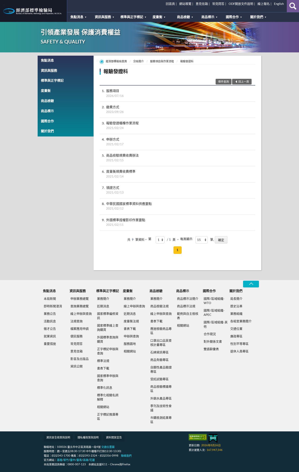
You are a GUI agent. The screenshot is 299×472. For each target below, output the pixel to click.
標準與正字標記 (131, 17)
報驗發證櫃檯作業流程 (120, 126)
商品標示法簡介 (187, 298)
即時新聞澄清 (53, 306)
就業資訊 (50, 336)
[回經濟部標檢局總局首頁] (33, 11)
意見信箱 (202, 3)
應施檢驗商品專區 (161, 331)
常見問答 (218, 3)
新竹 (66, 460)
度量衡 (157, 17)
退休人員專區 (239, 351)
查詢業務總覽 (79, 306)
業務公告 (50, 313)
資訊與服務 (103, 17)
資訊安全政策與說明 (58, 437)
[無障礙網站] (198, 437)
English (279, 3)
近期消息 (103, 306)
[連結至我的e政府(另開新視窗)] (213, 438)
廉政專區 (236, 336)
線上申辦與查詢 (81, 313)
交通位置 (236, 328)
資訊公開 (76, 366)
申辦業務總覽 (79, 298)
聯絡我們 (126, 456)
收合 (251, 284)
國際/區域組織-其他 (216, 324)
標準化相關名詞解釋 (107, 397)
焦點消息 (76, 17)
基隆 (59, 460)
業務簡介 (103, 298)
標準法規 (103, 361)
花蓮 (92, 460)
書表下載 (103, 368)
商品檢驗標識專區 (161, 389)
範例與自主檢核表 (187, 316)
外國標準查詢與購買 (107, 339)
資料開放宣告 (114, 437)
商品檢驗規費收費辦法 (120, 158)
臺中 (72, 460)
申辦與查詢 (131, 336)
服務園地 (130, 343)
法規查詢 (76, 321)
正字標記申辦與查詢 (107, 351)
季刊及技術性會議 (161, 408)
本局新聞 (50, 298)
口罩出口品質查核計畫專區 (161, 342)
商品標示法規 (186, 306)
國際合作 (232, 17)
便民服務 (76, 336)
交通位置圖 (108, 447)
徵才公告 (50, 328)
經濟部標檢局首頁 (116, 61)
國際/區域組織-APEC (214, 312)
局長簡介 (236, 298)
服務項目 (113, 93)
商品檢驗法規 (159, 306)
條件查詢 (223, 81)
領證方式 (113, 190)
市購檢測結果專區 (161, 420)
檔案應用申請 (79, 328)
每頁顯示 (186, 239)
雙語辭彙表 (211, 349)
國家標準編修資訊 (107, 316)
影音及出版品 (79, 358)
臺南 (79, 460)
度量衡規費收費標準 (118, 174)
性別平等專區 (239, 343)
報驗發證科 (186, 61)
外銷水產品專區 (161, 398)
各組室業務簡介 (241, 321)
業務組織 (236, 313)
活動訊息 (50, 321)
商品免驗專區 (159, 360)
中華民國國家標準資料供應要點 (127, 206)
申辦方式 (113, 142)
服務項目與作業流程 (162, 61)
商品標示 (207, 17)
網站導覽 (185, 3)
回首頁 (170, 3)
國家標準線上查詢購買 (107, 327)
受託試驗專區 (159, 379)
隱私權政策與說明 (88, 437)
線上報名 (264, 3)
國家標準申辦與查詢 (107, 378)
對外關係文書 (213, 341)
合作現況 (210, 334)
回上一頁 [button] (243, 81)
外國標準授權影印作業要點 (123, 222)
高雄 (85, 460)
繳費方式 (113, 110)
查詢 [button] (293, 6)
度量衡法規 (131, 321)
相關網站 (103, 407)
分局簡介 (138, 61)
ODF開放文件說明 (241, 3)
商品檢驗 (183, 17)
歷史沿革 (236, 306)
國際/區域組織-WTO (214, 301)
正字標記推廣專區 (107, 416)
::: (4, 4)
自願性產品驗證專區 (161, 369)
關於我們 (256, 17)
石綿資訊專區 (159, 352)
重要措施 (50, 343)
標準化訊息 (104, 387)
